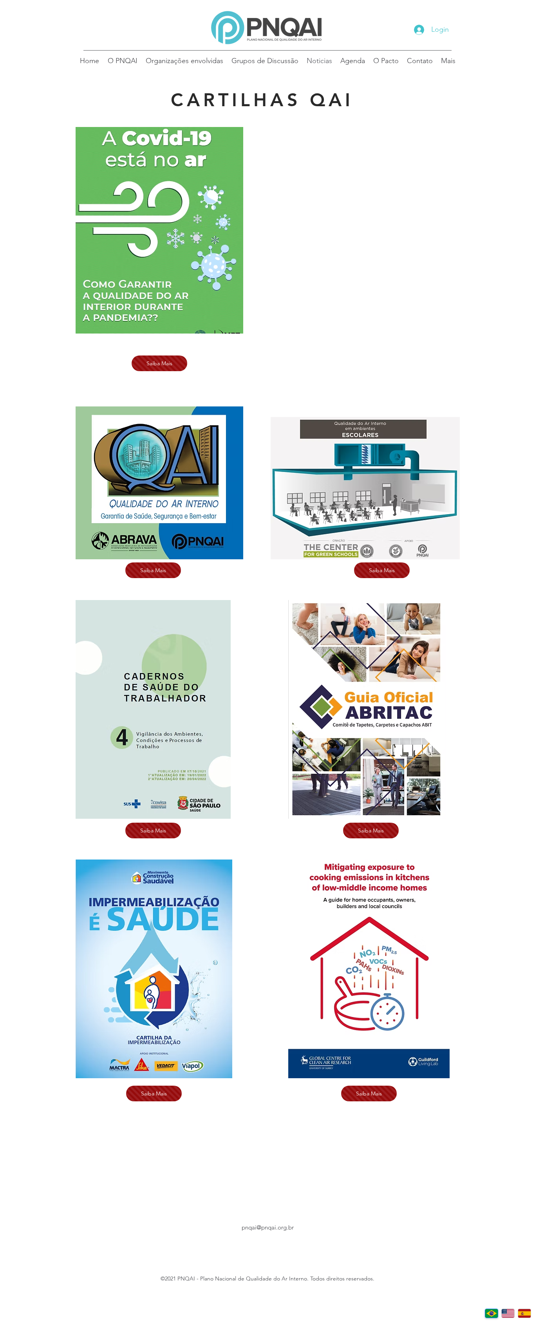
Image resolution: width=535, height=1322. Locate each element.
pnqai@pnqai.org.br (268, 1227)
